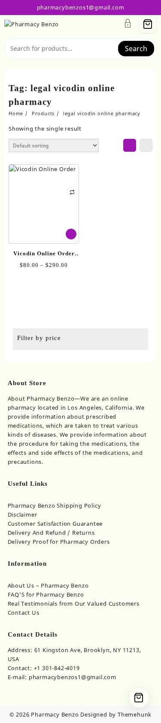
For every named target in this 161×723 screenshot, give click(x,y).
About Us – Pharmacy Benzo (48, 585)
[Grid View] (129, 145)
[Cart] (148, 24)
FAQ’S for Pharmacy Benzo (46, 594)
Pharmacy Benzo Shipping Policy (54, 505)
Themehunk (135, 714)
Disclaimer (22, 514)
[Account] (128, 24)
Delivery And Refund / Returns (51, 532)
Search (136, 48)
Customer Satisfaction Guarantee (55, 523)
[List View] (146, 145)
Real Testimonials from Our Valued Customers (74, 603)
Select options (71, 234)
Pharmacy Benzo (55, 714)
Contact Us (23, 612)
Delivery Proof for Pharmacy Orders (59, 541)
